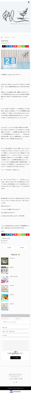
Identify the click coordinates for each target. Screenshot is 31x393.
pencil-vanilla (8, 238)
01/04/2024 (12, 294)
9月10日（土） (12, 258)
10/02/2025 (12, 303)
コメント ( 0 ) (18, 318)
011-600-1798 (16, 378)
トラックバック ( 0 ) (4, 318)
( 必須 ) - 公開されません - (8, 331)
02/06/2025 (12, 267)
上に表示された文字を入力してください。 (15, 353)
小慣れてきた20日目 (14, 276)
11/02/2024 (12, 285)
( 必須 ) (4, 327)
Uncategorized (3, 43)
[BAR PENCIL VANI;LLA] (15, 33)
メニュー (4, 169)
